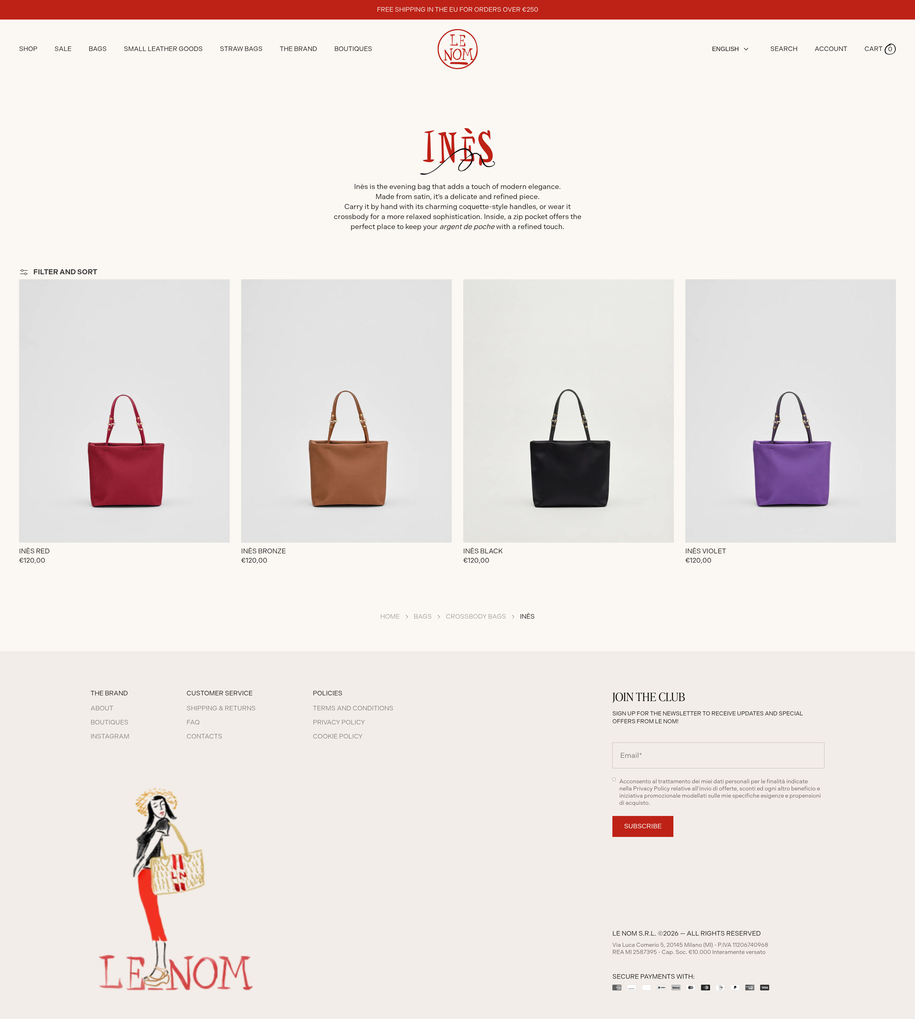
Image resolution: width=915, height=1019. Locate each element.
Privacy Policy (339, 722)
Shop (28, 49)
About (102, 708)
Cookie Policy (337, 736)
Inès (527, 616)
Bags (423, 616)
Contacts (204, 736)
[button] (880, 49)
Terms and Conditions (353, 708)
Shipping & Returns (221, 708)
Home (390, 616)
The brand (298, 49)
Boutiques (353, 49)
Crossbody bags (476, 616)
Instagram (110, 736)
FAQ (193, 722)
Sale (63, 49)
